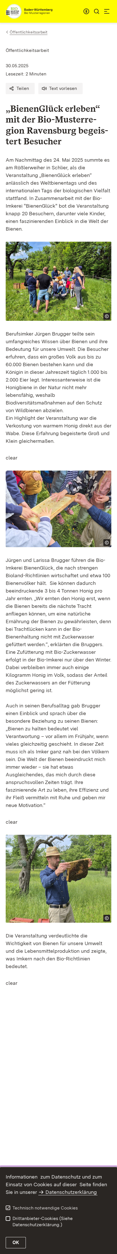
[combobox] (86, 11)
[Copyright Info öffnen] (106, 316)
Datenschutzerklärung (71, 1192)
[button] (20, 88)
